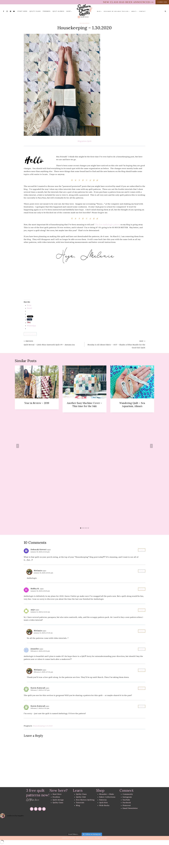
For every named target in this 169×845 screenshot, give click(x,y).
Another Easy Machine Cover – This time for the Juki (84, 405)
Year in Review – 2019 (36, 403)
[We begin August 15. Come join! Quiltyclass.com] (103, 826)
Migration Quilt (84, 141)
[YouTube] (14, 11)
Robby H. (35, 589)
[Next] (151, 446)
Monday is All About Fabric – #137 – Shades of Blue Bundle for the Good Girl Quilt (116, 344)
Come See (162, 2)
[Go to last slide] (17, 446)
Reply (141, 550)
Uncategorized (84, 23)
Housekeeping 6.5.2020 (42, 726)
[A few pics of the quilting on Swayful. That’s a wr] (140, 826)
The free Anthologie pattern (107, 225)
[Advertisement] (82, 286)
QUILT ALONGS (58, 11)
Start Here (22, 11)
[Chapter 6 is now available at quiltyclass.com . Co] (159, 826)
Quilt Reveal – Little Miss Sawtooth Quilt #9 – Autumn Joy (49, 343)
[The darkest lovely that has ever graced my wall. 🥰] (47, 826)
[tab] (80, 528)
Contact (142, 11)
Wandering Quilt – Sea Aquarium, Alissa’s (132, 405)
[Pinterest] (10, 11)
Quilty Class (35, 11)
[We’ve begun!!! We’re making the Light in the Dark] (65, 826)
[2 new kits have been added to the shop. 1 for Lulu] (84, 826)
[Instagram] (7, 11)
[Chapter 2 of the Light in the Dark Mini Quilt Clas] (28, 826)
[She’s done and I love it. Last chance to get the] (9, 826)
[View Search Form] (165, 11)
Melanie (38, 570)
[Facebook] (3, 11)
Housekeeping (30, 334)
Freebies (46, 11)
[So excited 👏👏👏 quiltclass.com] (122, 826)
